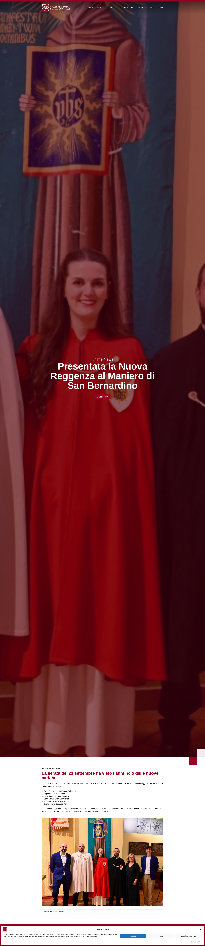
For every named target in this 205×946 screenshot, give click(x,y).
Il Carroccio (143, 7)
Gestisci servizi (195, 942)
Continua (102, 397)
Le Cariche (100, 7)
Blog (152, 7)
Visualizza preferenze (188, 936)
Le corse (122, 7)
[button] (201, 929)
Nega (161, 936)
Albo (112, 7)
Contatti (160, 7)
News (61, 911)
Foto (133, 7)
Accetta (133, 936)
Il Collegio (86, 7)
